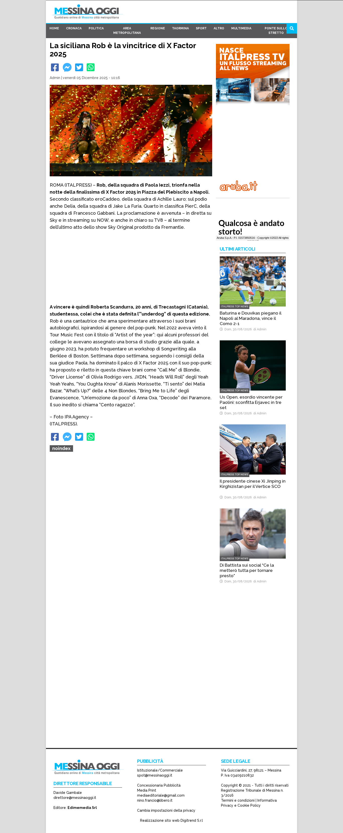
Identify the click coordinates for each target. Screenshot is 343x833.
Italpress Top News (234, 306)
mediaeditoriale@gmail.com (161, 795)
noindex (61, 448)
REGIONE (157, 28)
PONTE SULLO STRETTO (276, 31)
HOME (54, 28)
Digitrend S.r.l (192, 820)
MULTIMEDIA (241, 28)
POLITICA (96, 28)
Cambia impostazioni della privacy (166, 810)
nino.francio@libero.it (155, 800)
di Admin (259, 329)
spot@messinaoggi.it (154, 775)
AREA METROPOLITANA (127, 31)
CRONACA (74, 28)
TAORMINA (180, 28)
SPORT (201, 28)
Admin (55, 78)
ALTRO (219, 28)
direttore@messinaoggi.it (74, 798)
